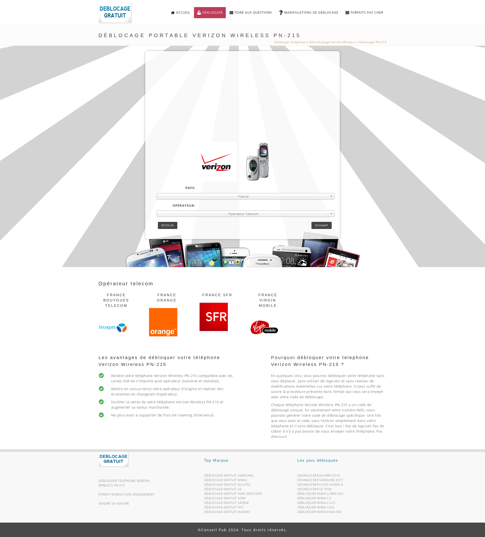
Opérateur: (184, 205)
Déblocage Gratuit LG (222, 490)
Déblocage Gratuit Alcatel (227, 485)
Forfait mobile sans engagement (127, 494)
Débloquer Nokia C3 (314, 499)
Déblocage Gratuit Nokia (225, 481)
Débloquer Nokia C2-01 (316, 504)
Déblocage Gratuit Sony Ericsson (233, 495)
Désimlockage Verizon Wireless (332, 42)
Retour (167, 225)
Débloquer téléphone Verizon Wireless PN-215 (124, 483)
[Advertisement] (246, 103)
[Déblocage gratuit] (119, 12)
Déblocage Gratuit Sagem (226, 504)
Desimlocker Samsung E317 (320, 481)
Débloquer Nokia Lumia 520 (320, 495)
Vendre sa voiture (114, 503)
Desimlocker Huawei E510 (318, 476)
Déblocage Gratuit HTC (224, 508)
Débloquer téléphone (290, 42)
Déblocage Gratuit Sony (225, 499)
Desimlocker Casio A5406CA (320, 485)
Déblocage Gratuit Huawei (227, 513)
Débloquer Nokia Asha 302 (319, 513)
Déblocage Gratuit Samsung (228, 476)
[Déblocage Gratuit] (114, 459)
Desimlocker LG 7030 (314, 490)
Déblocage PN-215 (372, 42)
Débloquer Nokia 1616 (315, 508)
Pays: (190, 187)
